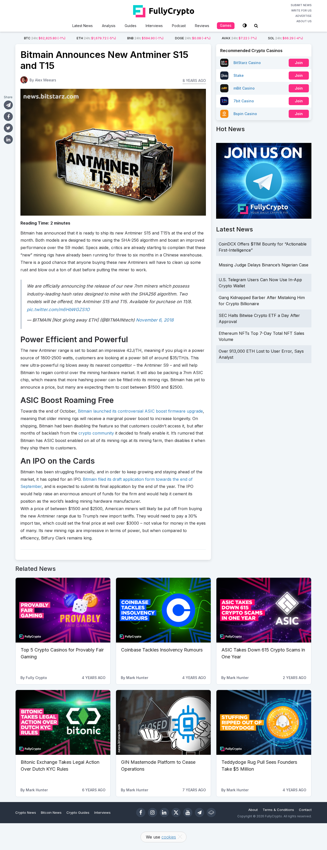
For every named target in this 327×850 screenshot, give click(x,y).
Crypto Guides (77, 812)
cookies (168, 837)
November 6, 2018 (155, 320)
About (253, 810)
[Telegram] (199, 812)
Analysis (108, 25)
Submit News (301, 5)
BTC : (44, 38)
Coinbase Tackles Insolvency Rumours (162, 649)
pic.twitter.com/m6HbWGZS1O (58, 309)
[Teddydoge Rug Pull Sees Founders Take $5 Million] (263, 722)
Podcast (179, 25)
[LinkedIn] (164, 812)
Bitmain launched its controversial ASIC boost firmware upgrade (140, 411)
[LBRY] (211, 812)
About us (304, 21)
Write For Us (301, 10)
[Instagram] (152, 812)
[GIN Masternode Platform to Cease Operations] (163, 722)
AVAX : (239, 38)
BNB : (145, 38)
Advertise (303, 16)
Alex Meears (45, 80)
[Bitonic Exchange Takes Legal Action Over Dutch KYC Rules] (63, 722)
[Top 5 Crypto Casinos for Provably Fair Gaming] (63, 610)
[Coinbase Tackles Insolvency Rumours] (163, 610)
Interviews (154, 25)
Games (225, 25)
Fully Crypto (36, 677)
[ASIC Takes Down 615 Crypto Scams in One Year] (263, 610)
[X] (176, 812)
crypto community (96, 433)
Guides (130, 25)
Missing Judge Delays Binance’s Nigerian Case (263, 264)
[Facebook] (140, 812)
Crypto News (25, 812)
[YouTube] (187, 812)
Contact (305, 810)
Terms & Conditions (278, 810)
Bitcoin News (51, 812)
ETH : (96, 38)
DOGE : (193, 38)
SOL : (285, 38)
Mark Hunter (137, 677)
